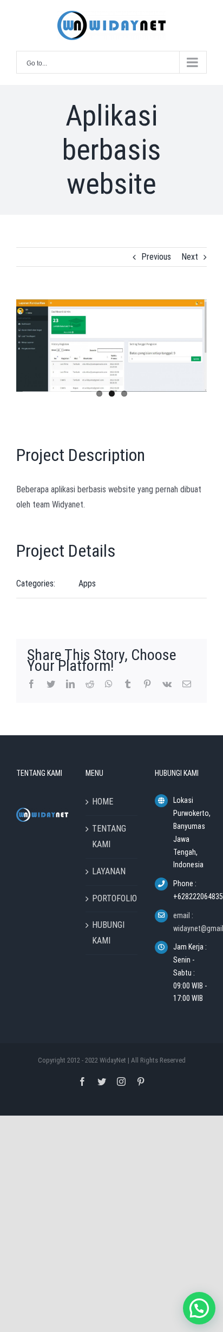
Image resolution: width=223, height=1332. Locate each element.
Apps (87, 583)
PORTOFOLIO (112, 898)
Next (189, 257)
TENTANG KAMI (109, 836)
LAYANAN (109, 871)
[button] (199, 1308)
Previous (156, 257)
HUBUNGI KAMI (108, 933)
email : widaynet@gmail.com (190, 922)
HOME (102, 801)
